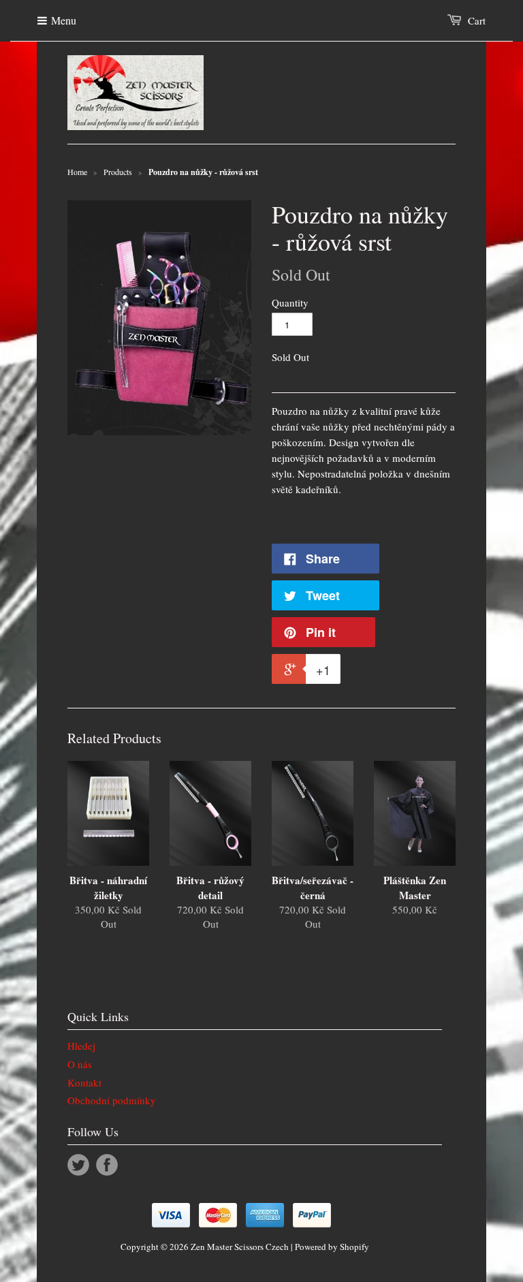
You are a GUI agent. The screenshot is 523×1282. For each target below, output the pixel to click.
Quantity (290, 302)
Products (118, 171)
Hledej (81, 1045)
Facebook (107, 1165)
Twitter (78, 1165)
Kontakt (84, 1082)
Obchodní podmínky (111, 1100)
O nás (79, 1064)
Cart (477, 20)
